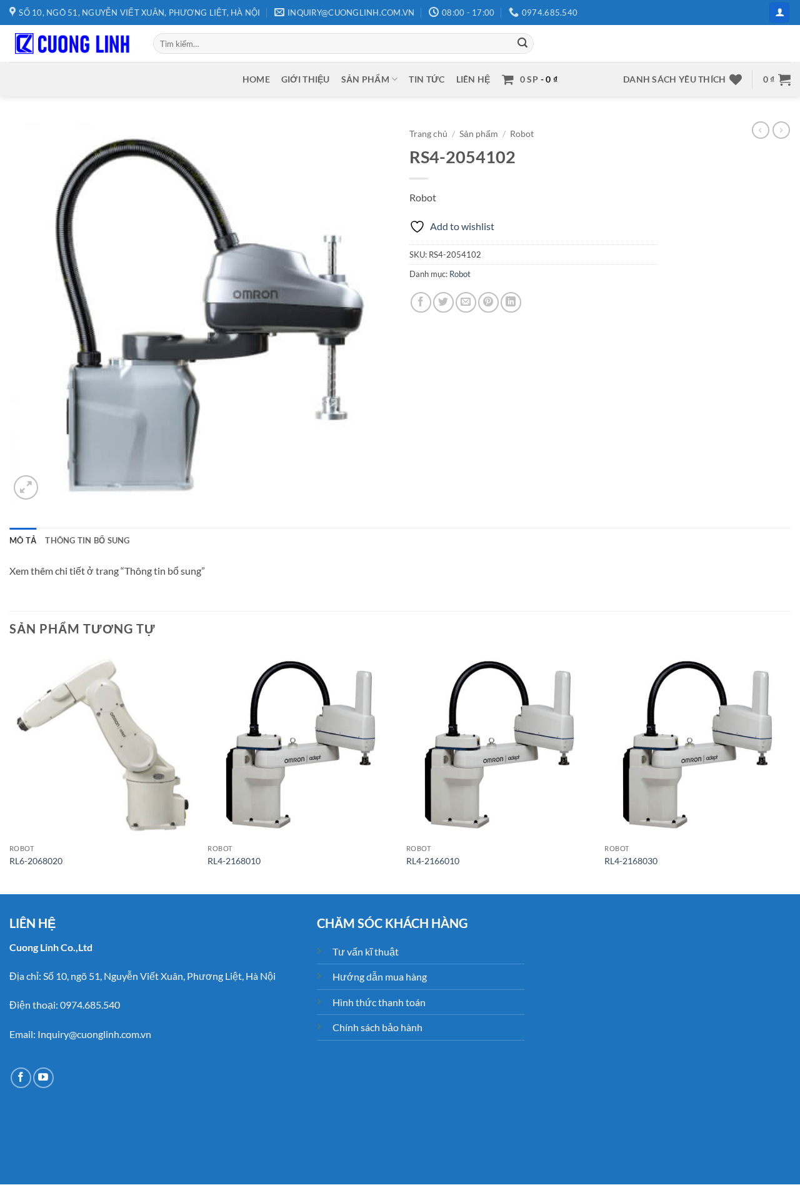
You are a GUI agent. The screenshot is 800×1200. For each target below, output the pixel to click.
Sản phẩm (365, 79)
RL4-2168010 (234, 860)
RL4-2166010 (432, 860)
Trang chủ (428, 134)
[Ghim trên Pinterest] (488, 302)
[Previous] (10, 771)
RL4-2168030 (631, 860)
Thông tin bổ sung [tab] (87, 540)
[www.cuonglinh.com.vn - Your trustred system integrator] (71, 43)
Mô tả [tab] (22, 540)
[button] (779, 13)
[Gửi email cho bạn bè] (466, 302)
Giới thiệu (305, 79)
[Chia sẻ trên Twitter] (443, 302)
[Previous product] (781, 130)
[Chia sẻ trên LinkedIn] (511, 302)
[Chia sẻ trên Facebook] (421, 302)
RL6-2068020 (35, 860)
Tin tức (426, 79)
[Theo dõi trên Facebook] (21, 1077)
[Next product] (760, 130)
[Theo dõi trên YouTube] (43, 1077)
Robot (522, 134)
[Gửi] (522, 43)
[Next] (790, 771)
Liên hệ (473, 79)
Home (256, 79)
